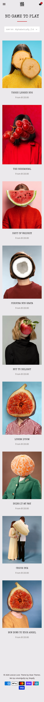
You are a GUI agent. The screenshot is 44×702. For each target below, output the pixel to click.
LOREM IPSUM (22, 439)
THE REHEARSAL (22, 169)
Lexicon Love (15, 675)
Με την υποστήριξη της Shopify (22, 678)
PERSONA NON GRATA (22, 303)
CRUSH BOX (22, 568)
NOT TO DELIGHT (22, 369)
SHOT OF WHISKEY (22, 233)
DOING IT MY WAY (22, 504)
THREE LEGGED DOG (22, 93)
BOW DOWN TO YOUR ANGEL (22, 633)
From (22, 97)
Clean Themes (34, 675)
